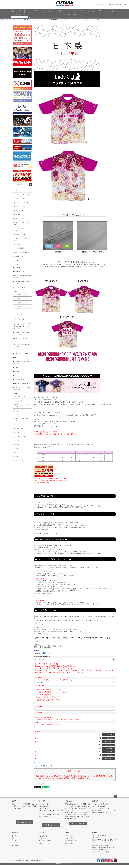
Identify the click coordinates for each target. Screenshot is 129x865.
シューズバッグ (18, 311)
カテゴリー (15, 832)
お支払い (14, 801)
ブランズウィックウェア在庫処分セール (22, 388)
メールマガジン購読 (45, 841)
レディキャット (91, 11)
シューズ (34, 11)
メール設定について (39, 633)
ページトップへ (115, 796)
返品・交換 (69, 801)
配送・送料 (42, 801)
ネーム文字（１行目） (39, 685)
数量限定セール (18, 256)
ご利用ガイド (116, 4)
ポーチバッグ (18, 315)
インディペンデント (78, 11)
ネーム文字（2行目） (39, 706)
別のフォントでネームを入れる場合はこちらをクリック (49, 549)
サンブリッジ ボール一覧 (21, 194)
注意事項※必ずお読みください (42, 656)
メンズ (16, 367)
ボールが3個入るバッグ (20, 303)
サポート (68, 832)
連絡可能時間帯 (38, 712)
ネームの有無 (38, 677)
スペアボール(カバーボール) (22, 244)
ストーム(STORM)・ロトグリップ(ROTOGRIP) (22, 333)
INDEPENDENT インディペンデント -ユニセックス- (34, 19)
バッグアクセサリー (19, 319)
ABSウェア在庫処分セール (21, 383)
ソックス (16, 440)
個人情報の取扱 (37, 860)
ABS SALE (17, 214)
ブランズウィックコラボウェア (107, 11)
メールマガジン (124, 4)
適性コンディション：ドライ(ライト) (22, 223)
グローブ (42, 11)
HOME (2, 19)
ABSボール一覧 (18, 210)
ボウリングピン (18, 444)
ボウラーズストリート (64, 11)
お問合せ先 (95, 801)
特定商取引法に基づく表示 (21, 860)
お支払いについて (70, 841)
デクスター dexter (19, 271)
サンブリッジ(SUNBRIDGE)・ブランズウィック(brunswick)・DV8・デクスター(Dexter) (22, 325)
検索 (29, 17)
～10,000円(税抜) (19, 248)
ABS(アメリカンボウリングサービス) (22, 276)
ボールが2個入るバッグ (20, 299)
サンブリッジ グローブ (20, 401)
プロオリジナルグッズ (72, 14)
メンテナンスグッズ (19, 436)
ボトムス (16, 375)
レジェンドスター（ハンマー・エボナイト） (21, 345)
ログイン (91, 4)
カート (103, 4)
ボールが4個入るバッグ (20, 307)
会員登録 (109, 4)
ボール (20, 11)
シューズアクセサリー (20, 287)
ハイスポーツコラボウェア (19, 14)
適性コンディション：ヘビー (22, 234)
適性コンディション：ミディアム (22, 229)
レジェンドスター (19, 428)
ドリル (16, 260)
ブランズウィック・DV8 (21, 353)
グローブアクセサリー (20, 397)
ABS (15, 357)
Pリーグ (16, 452)
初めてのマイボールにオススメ (22, 239)
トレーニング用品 (19, 460)
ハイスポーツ (18, 267)
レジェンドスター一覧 (20, 218)
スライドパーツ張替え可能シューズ (22, 282)
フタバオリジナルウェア (15, 19)
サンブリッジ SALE (20, 198)
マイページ (97, 4)
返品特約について (39, 762)
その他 (16, 456)
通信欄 (36, 722)
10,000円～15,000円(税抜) (21, 252)
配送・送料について (71, 838)
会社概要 (94, 832)
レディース (17, 371)
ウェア (14, 11)
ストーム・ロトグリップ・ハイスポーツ (22, 362)
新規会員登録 (43, 836)
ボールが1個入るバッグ (20, 294)
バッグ (27, 11)
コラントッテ (18, 432)
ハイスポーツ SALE (20, 206)
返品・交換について (71, 843)
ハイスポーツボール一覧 (21, 202)
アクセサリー (51, 11)
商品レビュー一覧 (44, 843)
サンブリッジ (18, 414)
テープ (16, 448)
